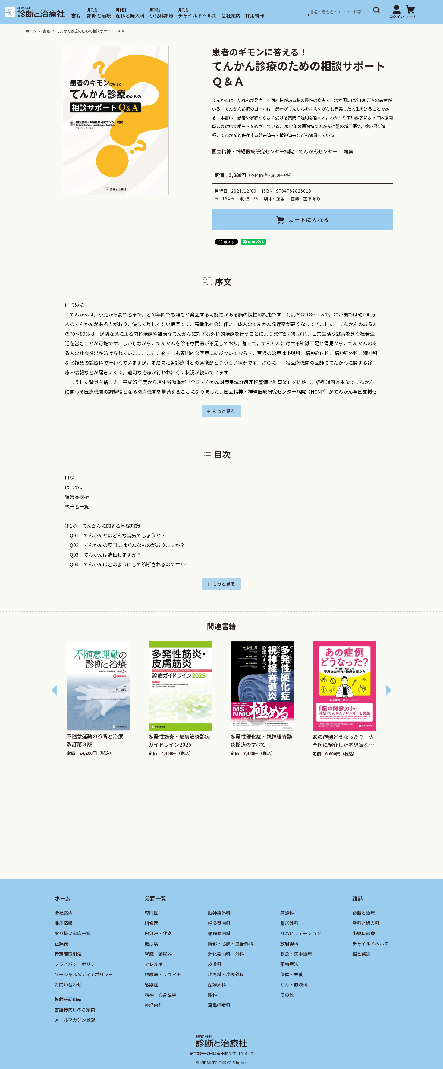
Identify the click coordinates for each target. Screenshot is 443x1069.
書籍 (76, 15)
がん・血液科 (293, 984)
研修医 (151, 923)
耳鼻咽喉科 (219, 1004)
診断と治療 (99, 15)
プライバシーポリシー (77, 964)
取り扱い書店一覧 (73, 933)
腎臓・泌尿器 (158, 954)
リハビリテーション (300, 933)
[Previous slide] (54, 690)
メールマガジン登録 (75, 1019)
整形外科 (289, 923)
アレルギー (156, 964)
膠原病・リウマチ (163, 974)
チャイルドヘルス (197, 15)
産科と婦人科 (130, 15)
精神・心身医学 (160, 994)
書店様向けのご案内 (75, 1009)
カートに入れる (309, 219)
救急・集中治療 (296, 954)
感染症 (151, 984)
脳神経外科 (219, 913)
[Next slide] (388, 690)
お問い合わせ (68, 984)
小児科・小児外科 (226, 974)
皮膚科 (215, 964)
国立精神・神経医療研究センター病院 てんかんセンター (274, 151)
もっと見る (223, 411)
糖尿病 (151, 943)
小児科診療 (161, 15)
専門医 (151, 913)
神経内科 (154, 1004)
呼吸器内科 (219, 923)
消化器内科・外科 (226, 954)
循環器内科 (219, 933)
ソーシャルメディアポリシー (84, 974)
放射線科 (289, 943)
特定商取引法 (68, 954)
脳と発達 (361, 954)
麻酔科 (287, 913)
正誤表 (61, 943)
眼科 (212, 994)
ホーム (31, 31)
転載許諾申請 (68, 999)
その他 (287, 994)
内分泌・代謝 (158, 933)
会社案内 (231, 15)
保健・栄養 (291, 974)
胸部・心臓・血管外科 (230, 943)
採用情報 (255, 15)
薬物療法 (289, 964)
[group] (98, 701)
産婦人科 (217, 984)
